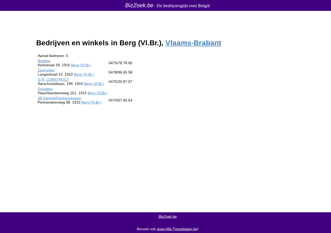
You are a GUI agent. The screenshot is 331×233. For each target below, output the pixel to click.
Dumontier (46, 70)
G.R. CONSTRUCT (53, 79)
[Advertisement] (220, 130)
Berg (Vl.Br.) (81, 65)
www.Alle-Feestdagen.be (177, 229)
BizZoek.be (139, 5)
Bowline (44, 61)
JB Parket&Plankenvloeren (59, 98)
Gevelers (45, 89)
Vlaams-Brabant (193, 43)
